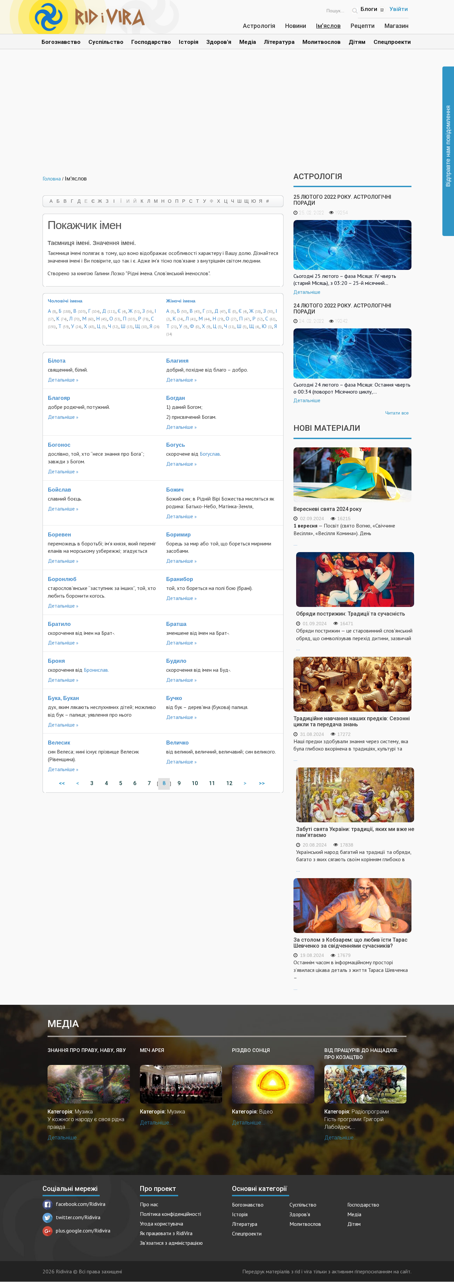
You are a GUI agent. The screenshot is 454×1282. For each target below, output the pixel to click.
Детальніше (61, 379)
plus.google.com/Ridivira (83, 1230)
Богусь (175, 445)
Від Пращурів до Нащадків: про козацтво (361, 1053)
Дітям (357, 42)
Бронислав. (96, 669)
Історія (188, 42)
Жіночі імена (180, 300)
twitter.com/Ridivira (78, 1217)
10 (195, 783)
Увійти (399, 9)
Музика (84, 1111)
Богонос (59, 445)
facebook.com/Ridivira (80, 1204)
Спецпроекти (392, 42)
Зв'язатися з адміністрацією (171, 1242)
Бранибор (179, 579)
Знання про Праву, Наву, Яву (87, 1050)
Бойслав (59, 490)
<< (62, 783)
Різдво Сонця (251, 1050)
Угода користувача (161, 1223)
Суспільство (105, 42)
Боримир (178, 534)
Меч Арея (152, 1050)
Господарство (151, 42)
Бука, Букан (63, 698)
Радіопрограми (370, 1111)
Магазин (396, 25)
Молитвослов (321, 42)
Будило (176, 661)
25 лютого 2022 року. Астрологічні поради (342, 200)
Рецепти (363, 25)
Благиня (177, 361)
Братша (176, 624)
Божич (174, 490)
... (344, 534)
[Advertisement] (227, 115)
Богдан (175, 398)
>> (262, 783)
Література (279, 42)
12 (229, 783)
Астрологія (259, 25)
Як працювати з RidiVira (166, 1233)
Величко (177, 743)
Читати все (397, 412)
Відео (266, 1111)
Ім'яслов (328, 25)
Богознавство (61, 42)
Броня (56, 661)
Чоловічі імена (65, 300)
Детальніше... (64, 1137)
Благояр (59, 398)
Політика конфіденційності (170, 1214)
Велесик (59, 743)
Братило (59, 624)
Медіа (247, 42)
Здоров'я (218, 42)
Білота (56, 361)
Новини (295, 25)
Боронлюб (62, 579)
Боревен (59, 534)
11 (212, 783)
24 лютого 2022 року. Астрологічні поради (342, 308)
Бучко (174, 698)
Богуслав (210, 453)
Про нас (149, 1204)
